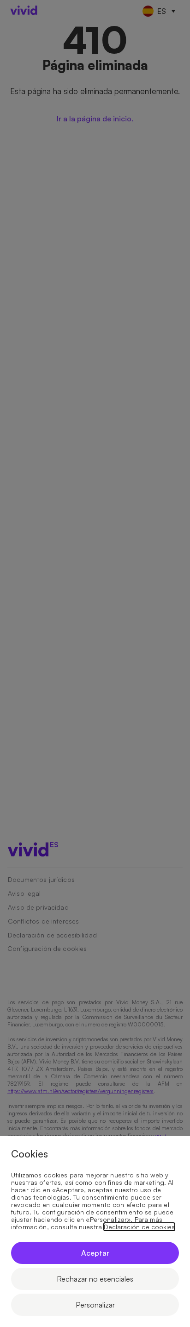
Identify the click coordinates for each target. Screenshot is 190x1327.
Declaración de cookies (139, 1227)
